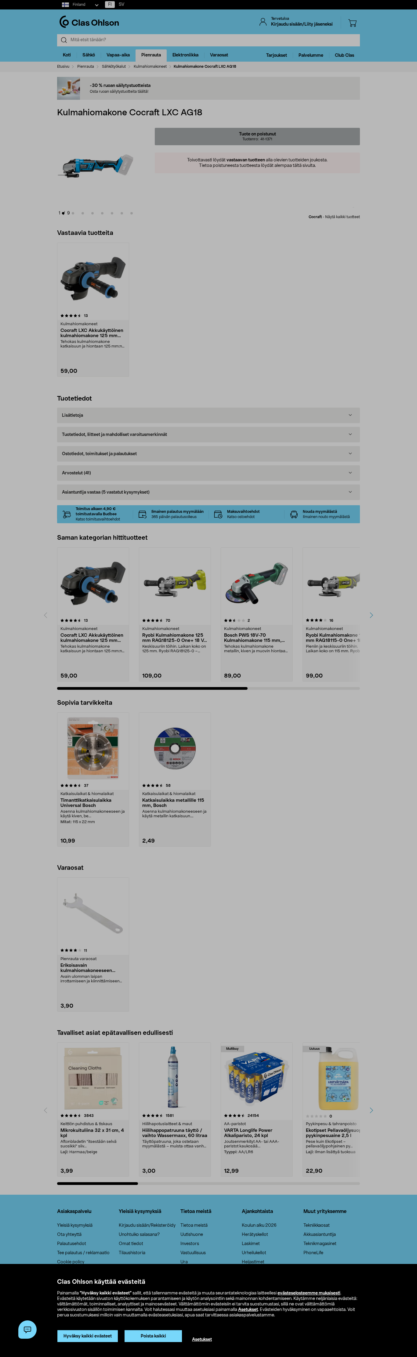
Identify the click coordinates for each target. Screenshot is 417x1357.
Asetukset (248, 1310)
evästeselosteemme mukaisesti (308, 1293)
